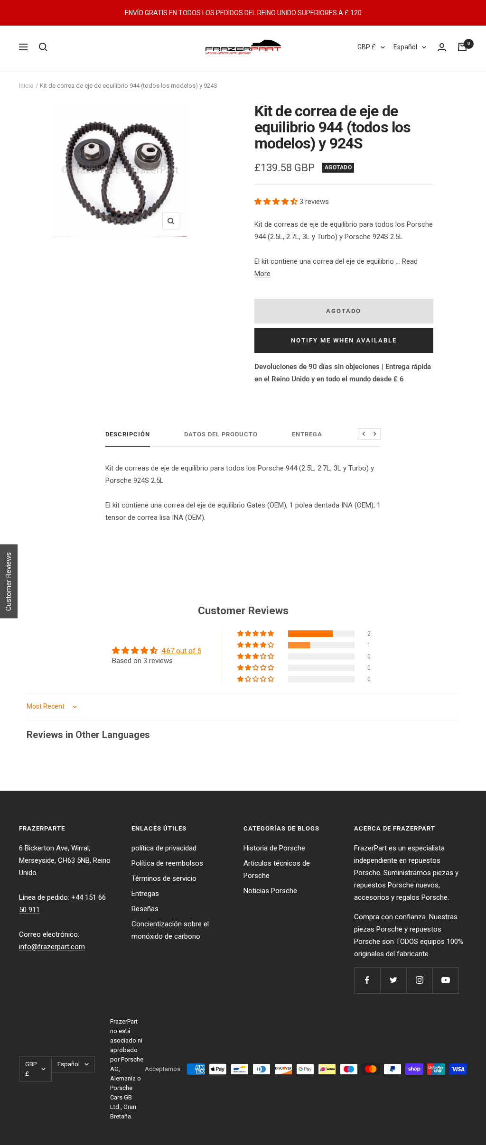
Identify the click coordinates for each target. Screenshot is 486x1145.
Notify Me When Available (344, 340)
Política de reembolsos (167, 863)
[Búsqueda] (43, 47)
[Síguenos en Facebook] (367, 980)
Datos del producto (221, 434)
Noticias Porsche (270, 890)
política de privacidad (163, 848)
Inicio (26, 85)
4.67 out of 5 (181, 650)
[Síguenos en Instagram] (419, 980)
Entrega (307, 434)
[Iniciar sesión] (442, 47)
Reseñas (145, 909)
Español (405, 47)
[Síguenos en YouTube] (445, 980)
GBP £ (366, 47)
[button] (276, 201)
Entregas (145, 893)
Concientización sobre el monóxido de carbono (170, 930)
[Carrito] (462, 47)
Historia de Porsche (274, 848)
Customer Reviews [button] (8, 581)
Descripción (127, 434)
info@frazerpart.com (52, 946)
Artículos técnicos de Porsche (276, 869)
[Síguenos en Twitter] (393, 980)
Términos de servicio (163, 878)
